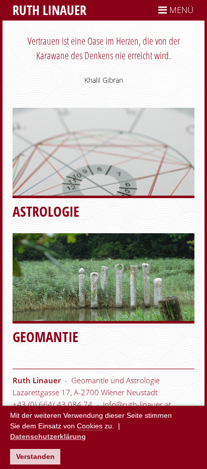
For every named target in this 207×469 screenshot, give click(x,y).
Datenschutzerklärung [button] (48, 436)
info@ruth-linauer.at (137, 404)
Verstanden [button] (35, 456)
